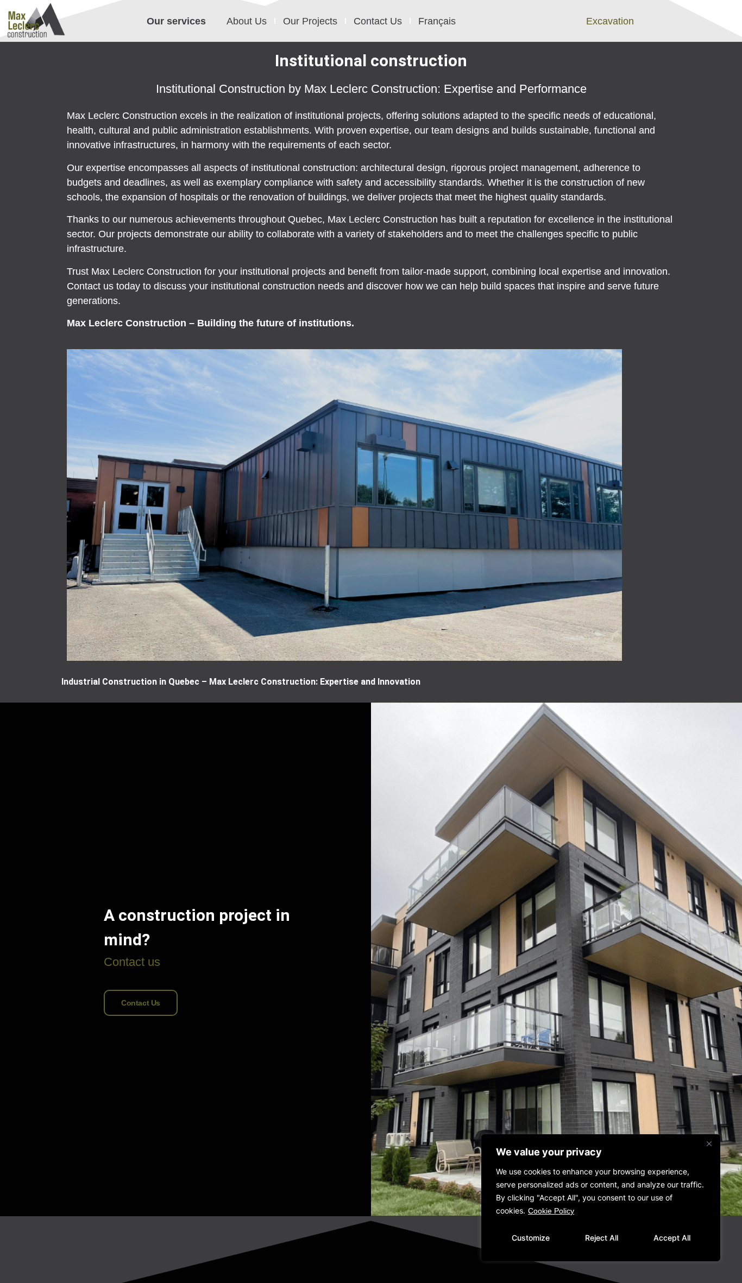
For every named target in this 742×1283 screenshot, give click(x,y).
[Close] (708, 1143)
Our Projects (310, 21)
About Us (247, 21)
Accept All (671, 1237)
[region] (600, 1197)
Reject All (601, 1237)
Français (437, 21)
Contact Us (378, 21)
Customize (531, 1237)
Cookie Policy (551, 1210)
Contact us (140, 1002)
